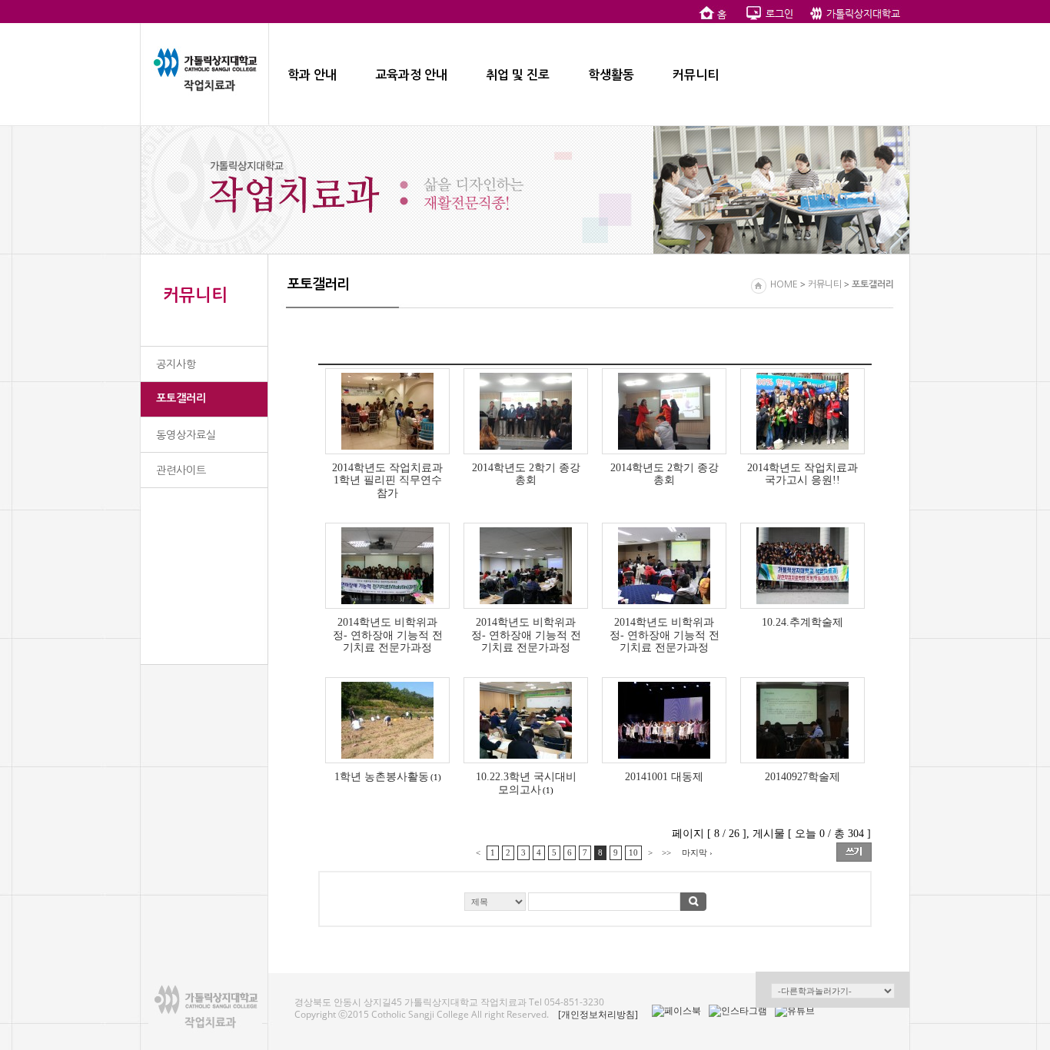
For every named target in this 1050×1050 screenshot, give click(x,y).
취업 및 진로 (518, 75)
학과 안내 (312, 75)
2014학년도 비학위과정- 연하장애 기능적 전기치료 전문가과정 (388, 635)
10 (633, 852)
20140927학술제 (802, 776)
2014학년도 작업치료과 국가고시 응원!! (802, 474)
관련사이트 (181, 470)
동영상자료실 (186, 435)
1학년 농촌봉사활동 (381, 776)
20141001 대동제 (664, 776)
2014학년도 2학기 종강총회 (526, 474)
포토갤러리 (181, 398)
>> (666, 852)
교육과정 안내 (411, 75)
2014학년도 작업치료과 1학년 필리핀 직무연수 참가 (387, 480)
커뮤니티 (696, 75)
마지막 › (697, 852)
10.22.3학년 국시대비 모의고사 (526, 783)
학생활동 (611, 75)
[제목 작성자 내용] (595, 905)
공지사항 (176, 364)
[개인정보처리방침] (598, 1014)
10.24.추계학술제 (802, 622)
